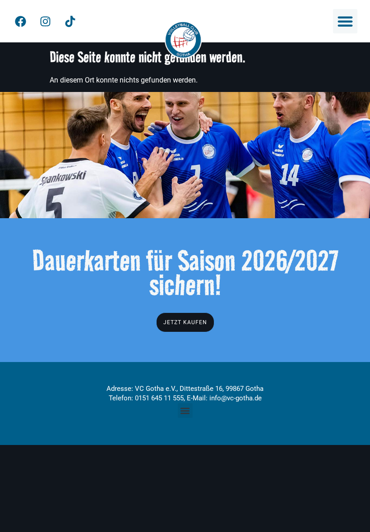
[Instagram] (45, 21)
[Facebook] (20, 21)
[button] (345, 21)
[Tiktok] (70, 21)
